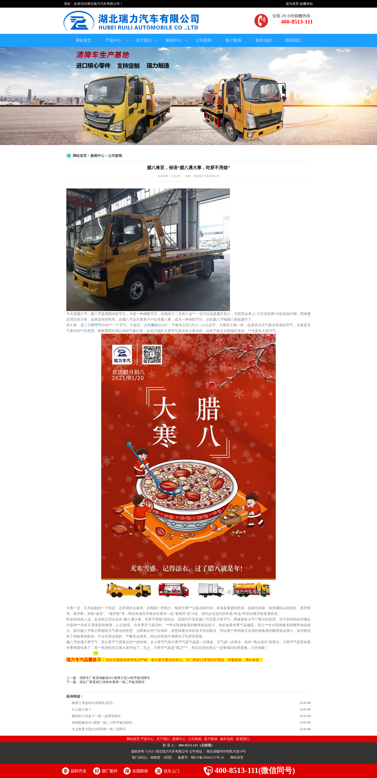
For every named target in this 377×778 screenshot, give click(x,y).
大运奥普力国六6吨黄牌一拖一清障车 (99, 729)
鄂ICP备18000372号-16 (208, 757)
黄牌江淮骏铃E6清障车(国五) (93, 703)
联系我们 (293, 40)
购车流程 (263, 40)
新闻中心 (173, 40)
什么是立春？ (81, 709)
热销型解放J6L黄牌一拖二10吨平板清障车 (102, 722)
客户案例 (233, 40)
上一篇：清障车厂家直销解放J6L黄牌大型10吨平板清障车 (108, 678)
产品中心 (113, 40)
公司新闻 (203, 40)
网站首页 (83, 40)
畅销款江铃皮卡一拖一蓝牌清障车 (96, 716)
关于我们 (143, 40)
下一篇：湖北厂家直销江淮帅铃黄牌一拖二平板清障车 (105, 682)
